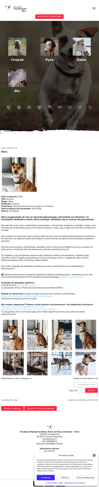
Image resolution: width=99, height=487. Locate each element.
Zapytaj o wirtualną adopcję (40, 408)
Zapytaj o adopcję (12, 408)
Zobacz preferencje (85, 477)
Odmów (65, 477)
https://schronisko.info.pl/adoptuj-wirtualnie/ (23, 307)
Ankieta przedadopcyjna (72, 277)
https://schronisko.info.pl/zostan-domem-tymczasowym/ (29, 309)
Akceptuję (45, 477)
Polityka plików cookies (54, 483)
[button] (94, 455)
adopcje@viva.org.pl (27, 285)
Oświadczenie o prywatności (74, 483)
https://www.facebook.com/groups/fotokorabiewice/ (27, 296)
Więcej (49, 120)
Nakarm (91, 390)
